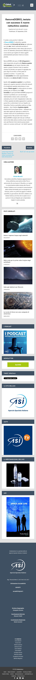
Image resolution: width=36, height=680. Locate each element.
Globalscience (20, 669)
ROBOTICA (14, 676)
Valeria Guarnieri (18, 622)
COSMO (12, 674)
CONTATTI (18, 587)
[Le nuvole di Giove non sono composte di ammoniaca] (18, 300)
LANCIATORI (19, 672)
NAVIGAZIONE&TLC (19, 674)
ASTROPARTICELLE (29, 674)
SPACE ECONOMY (11, 672)
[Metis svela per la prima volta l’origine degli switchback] (18, 249)
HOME (5, 672)
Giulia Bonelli (19, 29)
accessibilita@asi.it (18, 591)
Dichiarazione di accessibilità (18, 583)
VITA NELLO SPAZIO (27, 672)
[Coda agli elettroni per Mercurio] (18, 275)
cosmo (25, 29)
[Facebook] (14, 678)
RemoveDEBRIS (9, 42)
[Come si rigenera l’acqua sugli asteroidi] (18, 224)
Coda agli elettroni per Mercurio (13, 287)
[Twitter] (17, 678)
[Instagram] (20, 678)
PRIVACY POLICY (21, 676)
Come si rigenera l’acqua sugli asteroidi (16, 235)
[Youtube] (23, 678)
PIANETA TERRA (5, 674)
